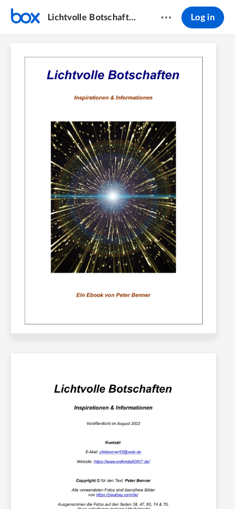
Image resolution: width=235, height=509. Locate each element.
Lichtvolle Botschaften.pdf (94, 17)
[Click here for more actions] (166, 17)
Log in (203, 17)
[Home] (25, 17)
